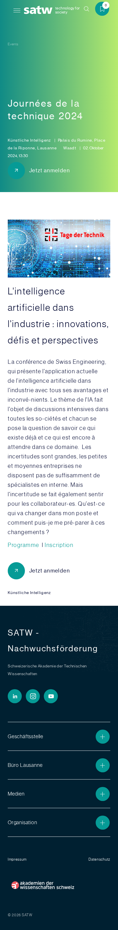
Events (13, 44)
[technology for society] (39, 10)
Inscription (59, 545)
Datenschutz (99, 859)
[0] (104, 9)
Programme (24, 545)
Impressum (17, 859)
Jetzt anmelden (49, 170)
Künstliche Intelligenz (30, 140)
